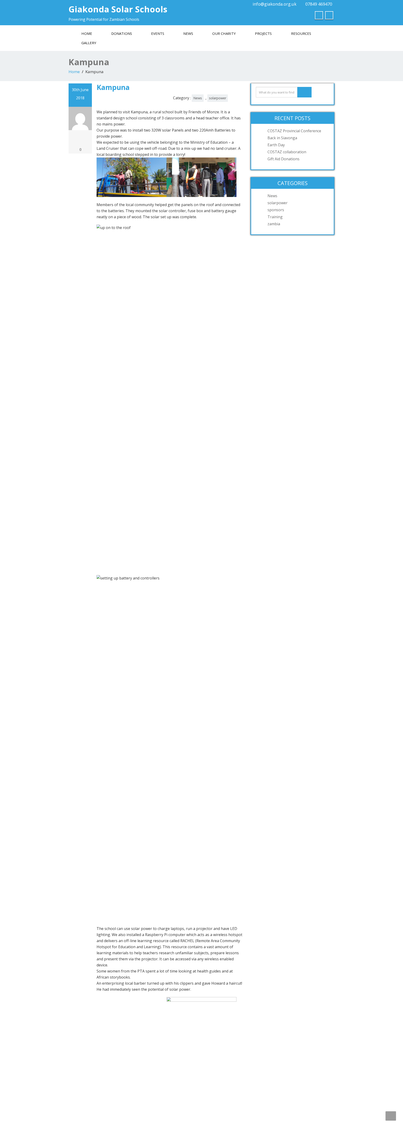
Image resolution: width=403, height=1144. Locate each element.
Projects (263, 33)
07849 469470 (318, 4)
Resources (301, 33)
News (188, 33)
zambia (274, 224)
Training (275, 216)
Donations (121, 33)
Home (86, 33)
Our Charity (224, 33)
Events (157, 33)
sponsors (276, 209)
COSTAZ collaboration (287, 152)
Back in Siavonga (282, 138)
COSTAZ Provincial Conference (294, 131)
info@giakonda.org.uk (274, 4)
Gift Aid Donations (283, 159)
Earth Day (276, 145)
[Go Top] (391, 1116)
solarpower (217, 98)
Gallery (88, 42)
